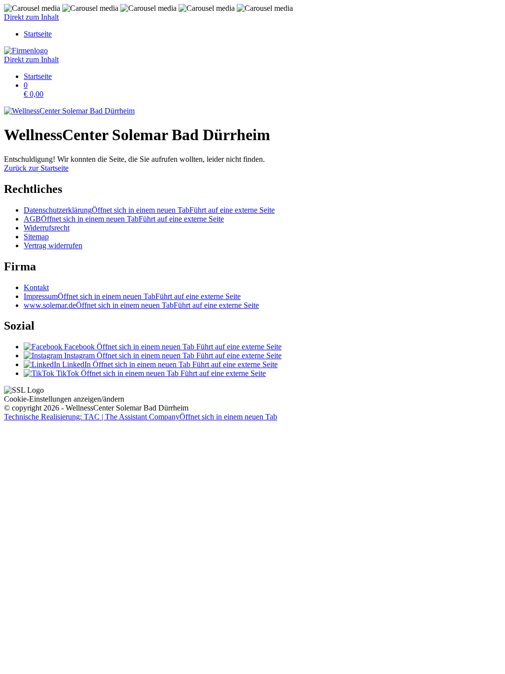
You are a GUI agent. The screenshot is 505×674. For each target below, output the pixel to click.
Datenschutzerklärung (149, 210)
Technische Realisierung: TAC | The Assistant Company (140, 416)
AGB (124, 219)
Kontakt (36, 287)
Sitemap (36, 236)
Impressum (132, 296)
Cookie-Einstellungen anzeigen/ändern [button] (64, 399)
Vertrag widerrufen (53, 245)
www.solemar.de (141, 305)
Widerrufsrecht (47, 228)
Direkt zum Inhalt (31, 17)
